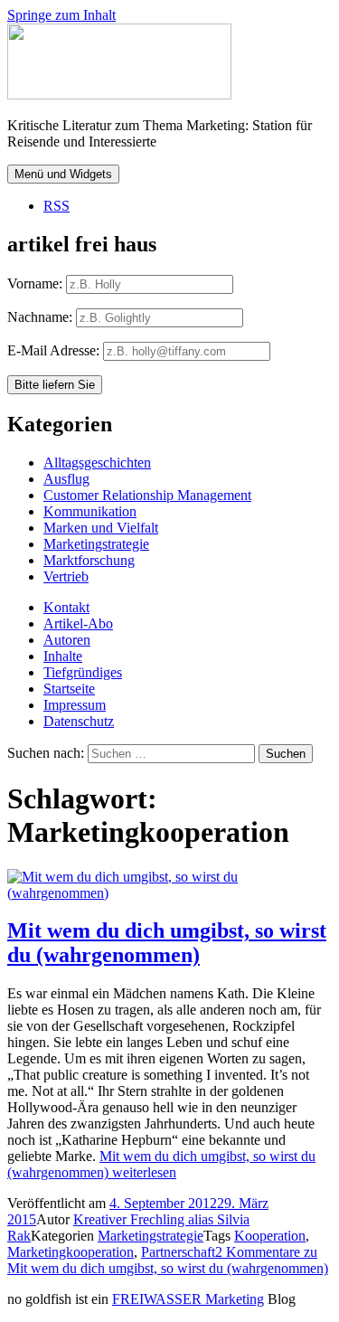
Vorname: (34, 283)
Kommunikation (90, 511)
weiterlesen (161, 1164)
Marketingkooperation (70, 1252)
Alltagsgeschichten (97, 462)
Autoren (66, 639)
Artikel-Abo (78, 623)
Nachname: (39, 317)
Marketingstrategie (96, 544)
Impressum (74, 705)
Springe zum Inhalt (61, 15)
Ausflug (66, 478)
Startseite (69, 688)
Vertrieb (66, 576)
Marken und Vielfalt (100, 527)
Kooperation (270, 1235)
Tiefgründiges (82, 672)
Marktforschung (89, 560)
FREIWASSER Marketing (188, 1299)
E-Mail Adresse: (55, 350)
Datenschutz (78, 721)
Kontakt (66, 607)
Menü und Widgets (63, 174)
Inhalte (62, 656)
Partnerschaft (178, 1252)
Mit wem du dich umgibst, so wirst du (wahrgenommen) (166, 943)
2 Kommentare (167, 1260)
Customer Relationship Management (147, 495)
